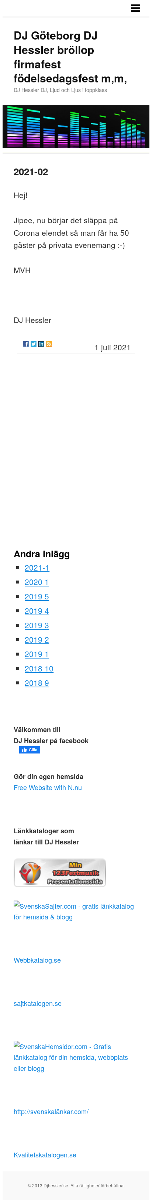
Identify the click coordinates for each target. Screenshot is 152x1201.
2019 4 (37, 610)
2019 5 (37, 596)
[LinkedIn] (41, 344)
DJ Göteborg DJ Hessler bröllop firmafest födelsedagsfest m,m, (70, 56)
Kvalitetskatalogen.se (45, 1154)
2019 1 (37, 653)
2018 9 (37, 682)
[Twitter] (34, 344)
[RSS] (49, 344)
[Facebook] (26, 344)
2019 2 (37, 639)
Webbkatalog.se (37, 959)
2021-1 (37, 567)
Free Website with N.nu (48, 787)
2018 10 (39, 668)
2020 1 (37, 581)
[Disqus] (76, 453)
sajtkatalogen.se (38, 1003)
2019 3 (37, 624)
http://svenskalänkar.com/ (51, 1111)
